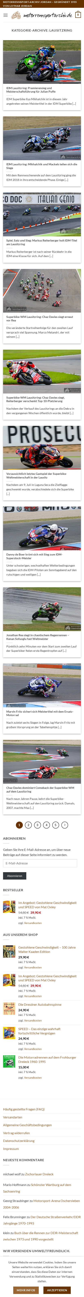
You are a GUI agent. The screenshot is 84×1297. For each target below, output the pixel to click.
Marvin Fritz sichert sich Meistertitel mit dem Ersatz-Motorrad (39, 713)
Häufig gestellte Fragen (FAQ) (24, 1109)
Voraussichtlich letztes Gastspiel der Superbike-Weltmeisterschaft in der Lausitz (36, 475)
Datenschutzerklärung (18, 1141)
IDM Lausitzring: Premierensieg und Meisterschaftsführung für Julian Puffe (30, 89)
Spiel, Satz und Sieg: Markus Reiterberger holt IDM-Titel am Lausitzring (41, 242)
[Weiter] (64, 825)
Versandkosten (33, 923)
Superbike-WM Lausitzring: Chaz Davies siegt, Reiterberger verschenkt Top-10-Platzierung (35, 399)
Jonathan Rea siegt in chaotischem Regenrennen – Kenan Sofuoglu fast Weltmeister (37, 637)
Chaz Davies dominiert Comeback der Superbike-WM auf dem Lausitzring (40, 789)
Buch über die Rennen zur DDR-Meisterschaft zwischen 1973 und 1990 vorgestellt (40, 1236)
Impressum (11, 1149)
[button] (5, 15)
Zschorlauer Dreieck (39, 1174)
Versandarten (12, 1117)
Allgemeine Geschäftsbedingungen (27, 1125)
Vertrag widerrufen (16, 1133)
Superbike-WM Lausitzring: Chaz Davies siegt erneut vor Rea (39, 318)
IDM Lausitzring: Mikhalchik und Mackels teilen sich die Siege (41, 166)
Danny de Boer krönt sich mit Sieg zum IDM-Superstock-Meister (34, 556)
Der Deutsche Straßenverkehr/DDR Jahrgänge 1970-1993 (42, 1220)
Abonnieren (14, 876)
